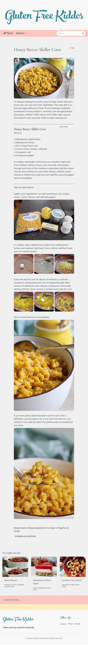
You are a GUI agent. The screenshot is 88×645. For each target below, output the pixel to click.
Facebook (77, 624)
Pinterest (71, 624)
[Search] (83, 33)
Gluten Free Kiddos (44, 17)
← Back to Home (11, 600)
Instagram (63, 624)
